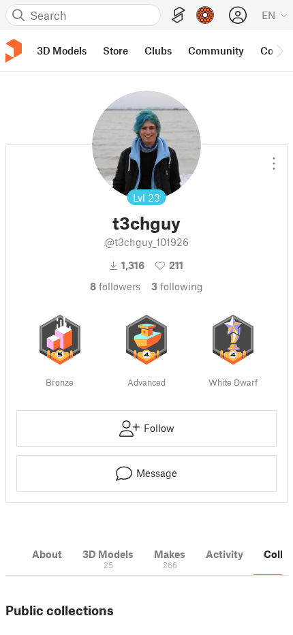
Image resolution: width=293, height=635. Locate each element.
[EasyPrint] (178, 15)
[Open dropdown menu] (274, 158)
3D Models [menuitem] (62, 50)
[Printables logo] (13, 51)
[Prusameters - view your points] (205, 15)
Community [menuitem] (216, 50)
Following (177, 286)
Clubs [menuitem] (158, 50)
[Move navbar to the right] (279, 50)
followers (115, 286)
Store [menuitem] (115, 50)
